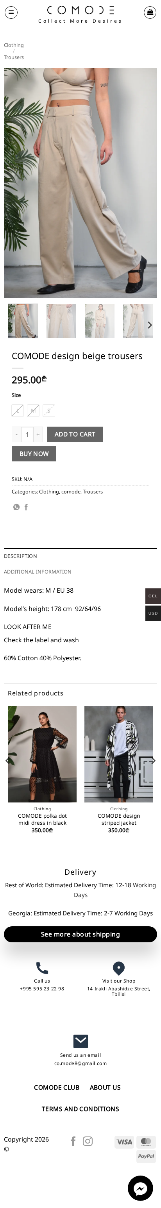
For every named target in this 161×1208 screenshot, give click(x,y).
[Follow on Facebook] (73, 1142)
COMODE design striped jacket (119, 819)
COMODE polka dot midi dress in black (42, 819)
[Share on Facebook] (26, 507)
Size (16, 395)
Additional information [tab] (38, 571)
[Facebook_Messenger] (140, 1198)
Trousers (14, 57)
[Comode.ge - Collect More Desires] (80, 10)
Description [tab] (20, 555)
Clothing (14, 44)
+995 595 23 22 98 (42, 988)
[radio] (17, 410)
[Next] (144, 183)
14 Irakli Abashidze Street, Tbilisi (118, 991)
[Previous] (17, 183)
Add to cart (75, 434)
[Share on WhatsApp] (16, 507)
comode (70, 491)
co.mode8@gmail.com (80, 1063)
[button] (11, 12)
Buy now (34, 453)
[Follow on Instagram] (88, 1142)
